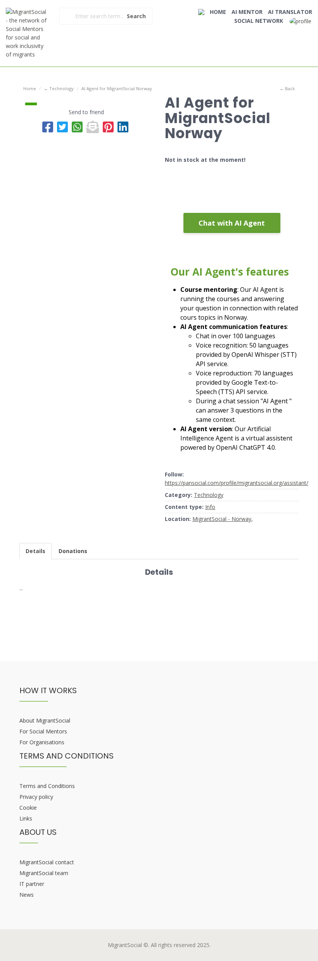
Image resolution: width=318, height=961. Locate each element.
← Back (287, 88)
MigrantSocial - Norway (221, 518)
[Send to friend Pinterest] (108, 126)
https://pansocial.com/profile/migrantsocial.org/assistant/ (236, 482)
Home (29, 88)
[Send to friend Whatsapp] (77, 126)
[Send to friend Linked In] (123, 126)
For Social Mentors (43, 731)
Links (25, 818)
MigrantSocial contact (46, 862)
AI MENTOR (247, 11)
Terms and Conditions (47, 786)
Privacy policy (36, 796)
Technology (208, 494)
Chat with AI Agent (232, 223)
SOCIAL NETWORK (258, 20)
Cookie (28, 807)
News (26, 894)
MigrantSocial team (43, 873)
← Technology (59, 88)
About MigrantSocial (44, 720)
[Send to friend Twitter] (62, 126)
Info (210, 506)
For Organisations (41, 742)
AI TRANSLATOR (290, 11)
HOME (218, 11)
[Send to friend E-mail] (92, 126)
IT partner (31, 883)
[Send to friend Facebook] (47, 126)
